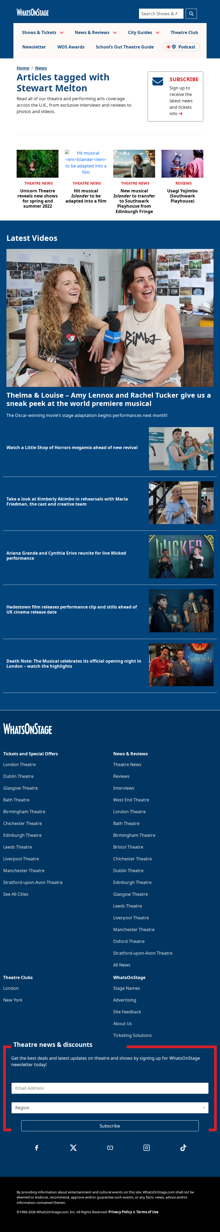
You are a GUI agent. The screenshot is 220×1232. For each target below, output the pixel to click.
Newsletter (34, 47)
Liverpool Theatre (21, 859)
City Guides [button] (140, 32)
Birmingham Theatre (24, 812)
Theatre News (38, 183)
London (11, 988)
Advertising (124, 1000)
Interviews (123, 788)
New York (13, 1000)
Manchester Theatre (24, 870)
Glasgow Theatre (20, 788)
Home (23, 68)
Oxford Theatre (129, 941)
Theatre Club (184, 32)
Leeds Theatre (17, 847)
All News (121, 965)
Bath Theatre (16, 800)
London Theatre (19, 764)
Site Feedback (127, 1012)
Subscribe (110, 1126)
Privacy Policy (120, 1211)
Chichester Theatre (22, 823)
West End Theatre (131, 800)
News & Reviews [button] (93, 32)
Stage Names (126, 988)
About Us (122, 1023)
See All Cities (15, 894)
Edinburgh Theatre (22, 835)
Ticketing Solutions (132, 1035)
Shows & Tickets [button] (39, 32)
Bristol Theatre (128, 847)
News (41, 68)
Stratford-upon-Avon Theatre (33, 882)
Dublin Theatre (18, 776)
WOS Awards (71, 47)
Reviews (183, 183)
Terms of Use (147, 1211)
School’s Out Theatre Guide (125, 47)
